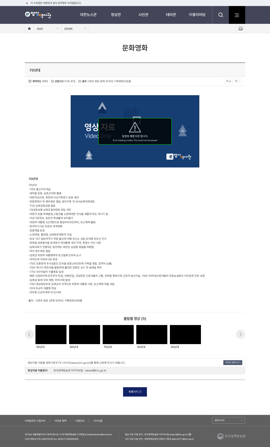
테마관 (171, 14)
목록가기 (133, 391)
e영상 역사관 (38, 15)
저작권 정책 (60, 420)
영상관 (116, 14)
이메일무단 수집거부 (35, 420)
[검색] (220, 15)
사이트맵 (97, 420)
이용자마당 (197, 14)
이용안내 (79, 420)
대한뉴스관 (88, 14)
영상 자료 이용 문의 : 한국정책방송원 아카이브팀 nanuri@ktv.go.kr (156, 434)
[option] (51, 337)
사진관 (143, 14)
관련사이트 (220, 420)
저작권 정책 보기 (232, 362)
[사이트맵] (237, 15)
